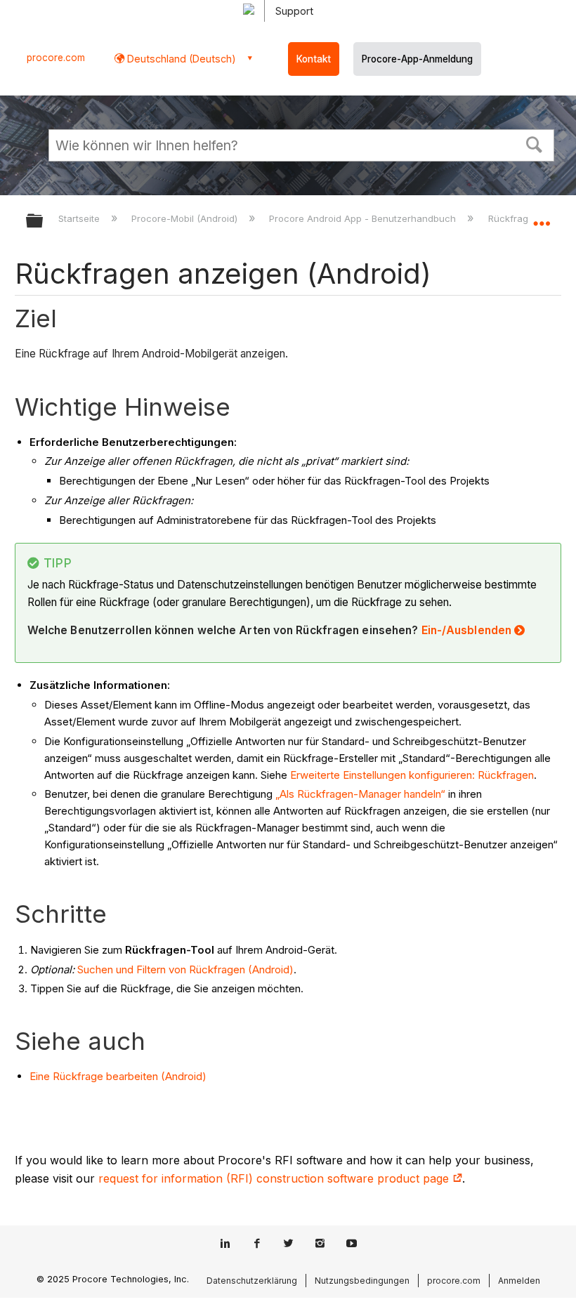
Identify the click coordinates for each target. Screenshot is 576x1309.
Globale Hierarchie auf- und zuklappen (43, 221)
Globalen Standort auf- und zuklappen (541, 216)
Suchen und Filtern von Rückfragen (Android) (185, 969)
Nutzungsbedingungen (362, 1280)
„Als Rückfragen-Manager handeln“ (360, 794)
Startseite (80, 218)
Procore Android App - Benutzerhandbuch (364, 218)
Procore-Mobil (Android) (185, 218)
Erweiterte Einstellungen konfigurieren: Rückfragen (412, 775)
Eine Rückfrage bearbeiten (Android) (118, 1076)
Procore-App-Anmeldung (417, 59)
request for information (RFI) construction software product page (275, 1178)
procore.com (56, 57)
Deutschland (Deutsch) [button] (180, 59)
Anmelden (519, 1280)
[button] (534, 143)
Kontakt (313, 59)
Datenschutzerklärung (252, 1280)
